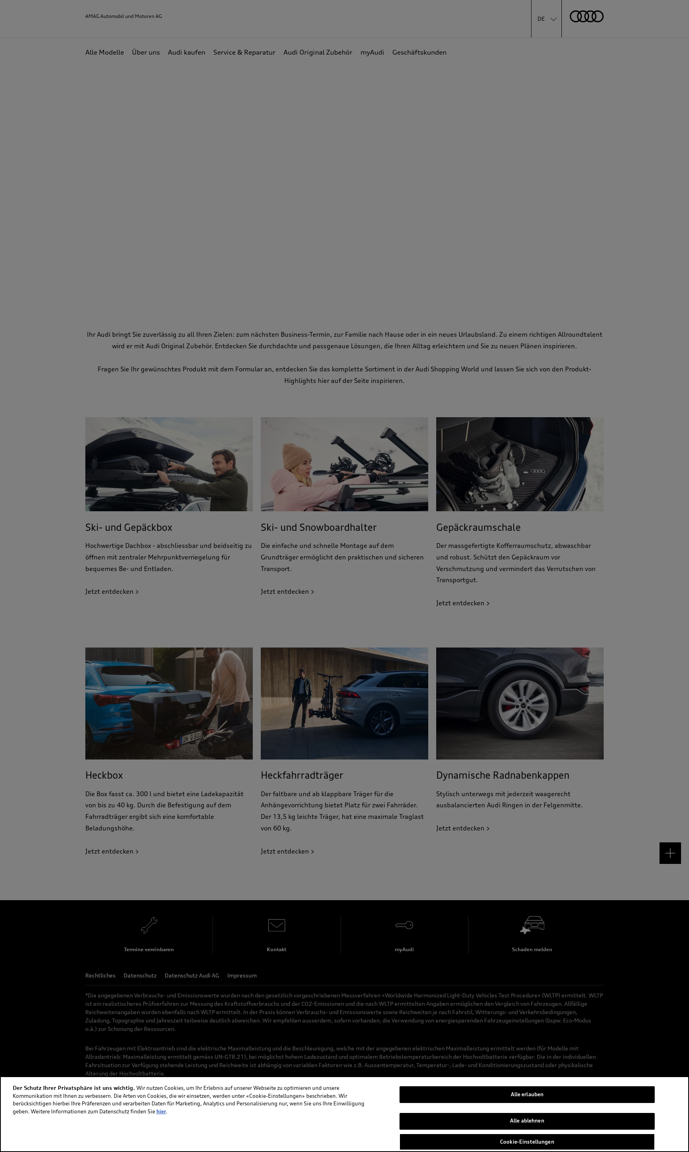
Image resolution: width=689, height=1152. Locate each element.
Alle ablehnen (527, 1121)
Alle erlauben (527, 1094)
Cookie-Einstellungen (527, 1141)
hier (161, 1111)
